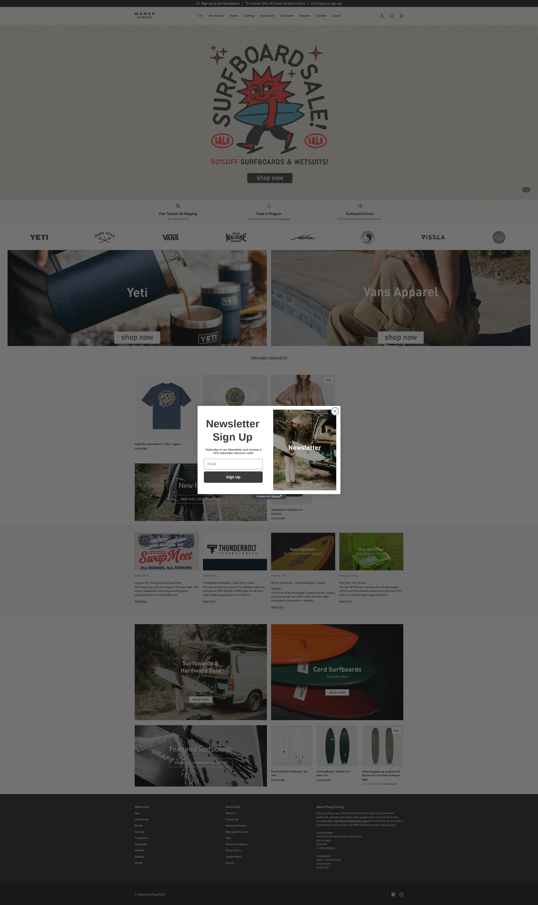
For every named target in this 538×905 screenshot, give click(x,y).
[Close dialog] (335, 411)
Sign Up (233, 477)
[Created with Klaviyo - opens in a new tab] (269, 496)
